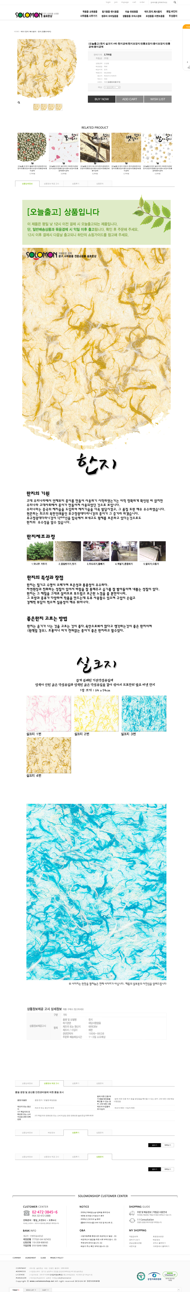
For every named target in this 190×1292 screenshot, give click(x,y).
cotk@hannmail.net (64, 1278)
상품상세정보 (27, 184)
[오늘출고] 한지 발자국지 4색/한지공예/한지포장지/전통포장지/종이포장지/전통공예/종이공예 (157, 168)
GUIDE (43, 1258)
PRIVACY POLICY (56, 1258)
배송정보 (51, 1133)
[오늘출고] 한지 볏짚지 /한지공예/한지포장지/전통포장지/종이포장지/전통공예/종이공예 (126, 168)
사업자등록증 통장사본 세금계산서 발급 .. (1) (98, 1236)
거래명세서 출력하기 (161, 1246)
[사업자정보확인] (56, 1275)
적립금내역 (133, 1236)
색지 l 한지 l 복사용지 (28, 31)
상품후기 (75, 184)
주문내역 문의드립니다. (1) (91, 1243)
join (116, 2)
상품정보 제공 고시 (51, 184)
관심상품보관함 (135, 1243)
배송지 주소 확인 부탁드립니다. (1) (94, 1246)
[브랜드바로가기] (114, 82)
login (108, 2)
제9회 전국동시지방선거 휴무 (92, 1216)
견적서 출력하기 (159, 1243)
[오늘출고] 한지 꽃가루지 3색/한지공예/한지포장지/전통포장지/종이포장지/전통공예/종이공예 (63, 168)
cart (134, 2)
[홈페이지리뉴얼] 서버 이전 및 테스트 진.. (97, 1223)
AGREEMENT (30, 1258)
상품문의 (99, 184)
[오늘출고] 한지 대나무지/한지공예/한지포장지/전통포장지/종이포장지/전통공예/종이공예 (95, 168)
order (142, 2)
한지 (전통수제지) (44, 31)
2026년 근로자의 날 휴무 (90, 1219)
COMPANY (17, 1258)
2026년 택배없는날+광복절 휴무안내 (95, 1212)
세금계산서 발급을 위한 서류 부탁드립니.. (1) (98, 1239)
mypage (125, 2)
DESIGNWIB (93, 1281)
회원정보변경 (158, 1236)
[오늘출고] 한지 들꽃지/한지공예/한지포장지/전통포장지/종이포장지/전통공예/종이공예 (32, 168)
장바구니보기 (134, 1240)
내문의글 (132, 1246)
